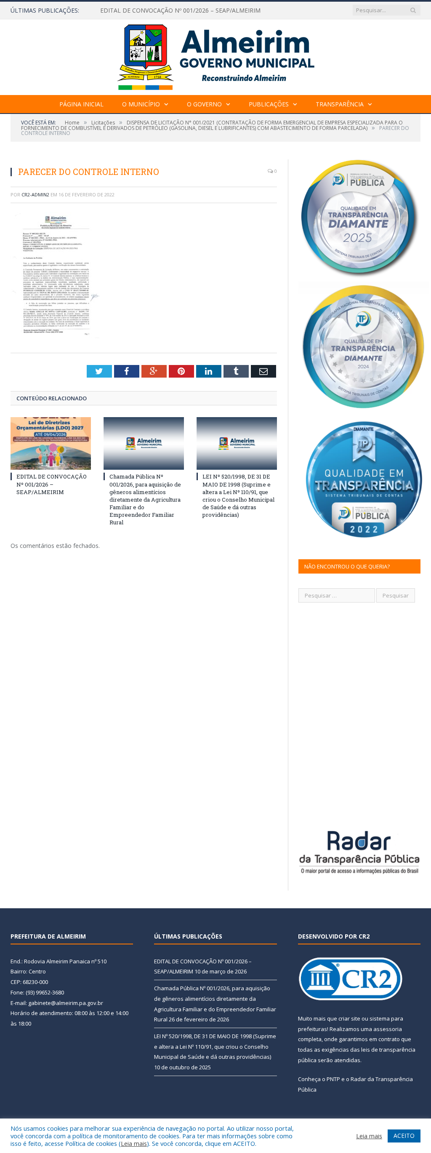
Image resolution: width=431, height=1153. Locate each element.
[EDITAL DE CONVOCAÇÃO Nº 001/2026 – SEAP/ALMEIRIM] (51, 443)
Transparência (340, 104)
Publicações (269, 104)
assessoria (387, 1029)
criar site (349, 1018)
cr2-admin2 (35, 194)
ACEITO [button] (404, 1136)
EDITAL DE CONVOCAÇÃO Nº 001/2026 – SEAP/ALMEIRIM (180, 10)
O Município (141, 104)
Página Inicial (81, 104)
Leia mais (134, 1143)
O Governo (204, 104)
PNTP (333, 1079)
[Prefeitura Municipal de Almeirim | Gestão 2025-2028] (216, 55)
